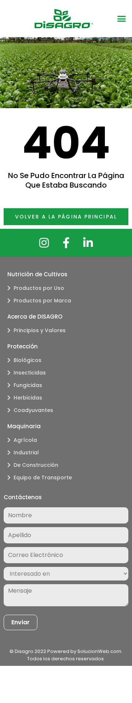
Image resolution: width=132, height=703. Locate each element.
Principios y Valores (40, 330)
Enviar (20, 622)
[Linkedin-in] (88, 242)
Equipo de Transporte (43, 477)
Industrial (26, 452)
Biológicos (27, 360)
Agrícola (25, 440)
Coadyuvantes (33, 410)
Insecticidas (30, 372)
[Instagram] (44, 242)
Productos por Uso (39, 288)
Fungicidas (28, 385)
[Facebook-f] (66, 242)
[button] (122, 19)
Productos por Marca (42, 300)
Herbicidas (28, 397)
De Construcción (36, 465)
